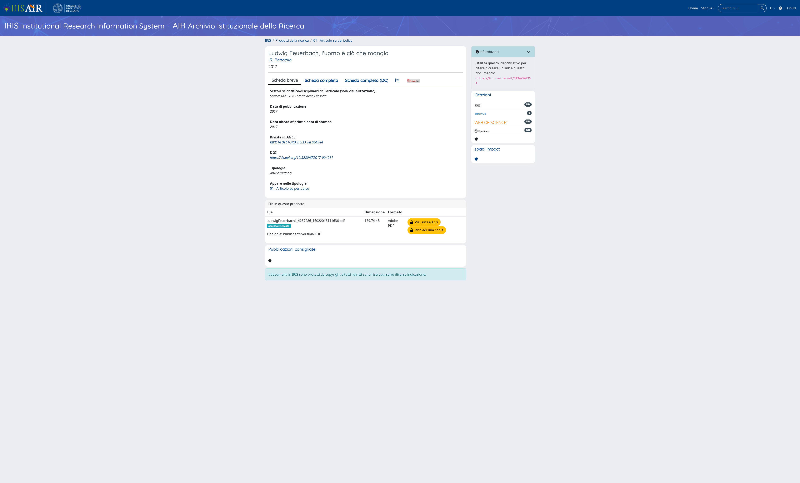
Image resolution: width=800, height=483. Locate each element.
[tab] (397, 80)
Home (693, 8)
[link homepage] (24, 8)
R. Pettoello (280, 59)
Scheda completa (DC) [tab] (366, 80)
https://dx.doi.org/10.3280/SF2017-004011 (301, 157)
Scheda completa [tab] (321, 80)
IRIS (268, 40)
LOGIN (790, 8)
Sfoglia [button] (706, 8)
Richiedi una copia (428, 230)
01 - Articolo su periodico (332, 40)
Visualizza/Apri (425, 222)
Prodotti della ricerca (292, 40)
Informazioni (489, 52)
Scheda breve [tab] (285, 80)
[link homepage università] (67, 8)
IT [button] (771, 8)
